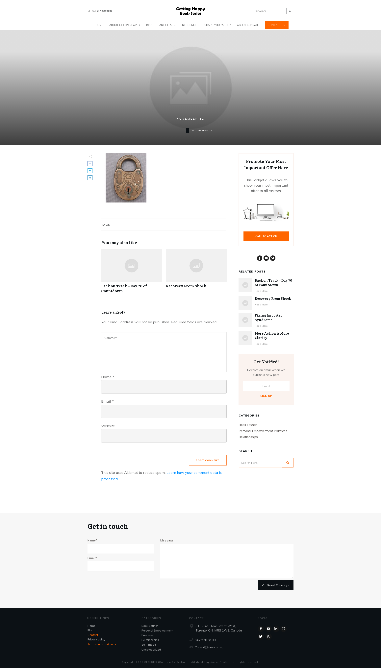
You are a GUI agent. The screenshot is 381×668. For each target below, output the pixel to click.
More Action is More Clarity (272, 335)
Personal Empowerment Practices (263, 431)
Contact (93, 635)
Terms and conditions (102, 644)
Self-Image (148, 644)
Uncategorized (151, 649)
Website (108, 426)
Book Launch (248, 425)
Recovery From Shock (196, 273)
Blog (90, 630)
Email (107, 401)
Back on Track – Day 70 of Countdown (131, 273)
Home (91, 626)
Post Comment (207, 460)
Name (107, 377)
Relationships (248, 437)
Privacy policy (96, 639)
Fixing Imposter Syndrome (268, 317)
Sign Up (266, 396)
